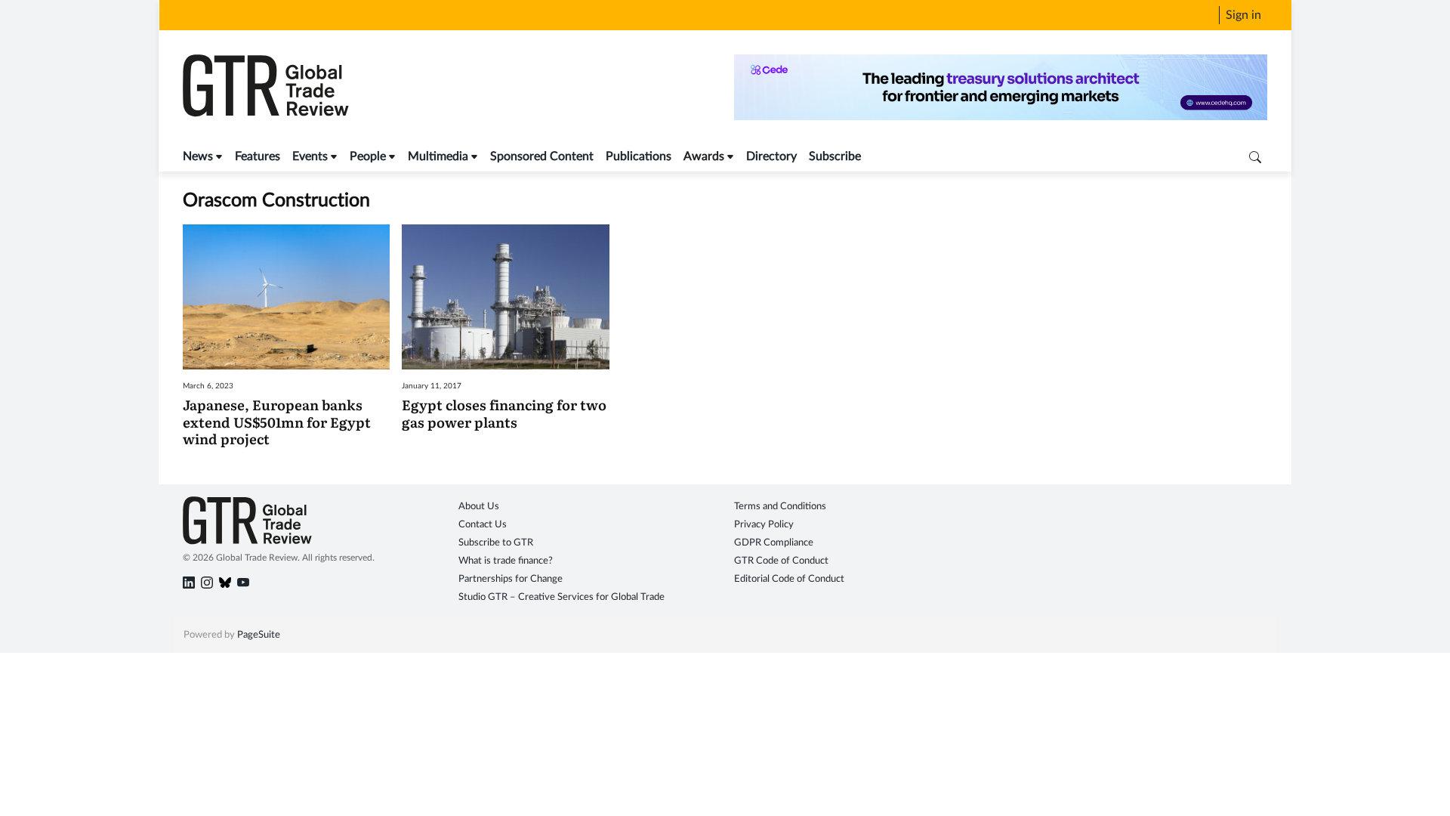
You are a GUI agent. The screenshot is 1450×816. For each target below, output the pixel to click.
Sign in (1243, 15)
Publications (638, 156)
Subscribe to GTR (495, 543)
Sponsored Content (542, 156)
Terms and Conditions (780, 507)
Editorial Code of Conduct (789, 579)
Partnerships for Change (510, 579)
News (198, 156)
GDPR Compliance (773, 543)
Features (257, 156)
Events (310, 156)
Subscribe (835, 156)
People (368, 156)
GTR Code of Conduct (781, 561)
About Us (478, 507)
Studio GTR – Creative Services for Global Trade (561, 597)
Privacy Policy (764, 525)
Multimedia (438, 156)
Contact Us (482, 525)
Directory (771, 156)
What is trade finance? (505, 561)
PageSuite (258, 635)
